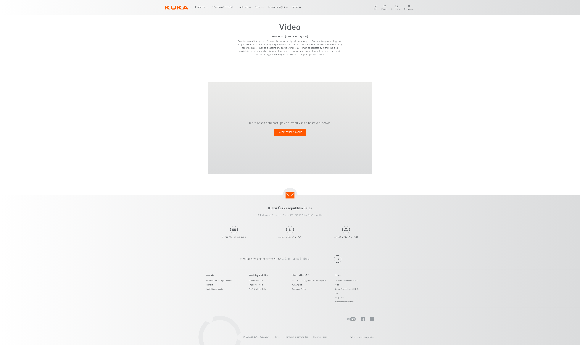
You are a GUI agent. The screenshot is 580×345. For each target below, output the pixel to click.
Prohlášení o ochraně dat (296, 337)
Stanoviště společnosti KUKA (347, 289)
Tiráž (277, 337)
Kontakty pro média (214, 289)
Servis (258, 7)
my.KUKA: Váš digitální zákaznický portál (309, 281)
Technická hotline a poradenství (219, 281)
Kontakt (209, 285)
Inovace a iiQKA (276, 7)
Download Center (299, 289)
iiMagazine (339, 298)
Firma (295, 7)
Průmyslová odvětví (222, 7)
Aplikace (243, 7)
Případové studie (256, 285)
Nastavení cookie (321, 337)
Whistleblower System (344, 302)
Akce (337, 285)
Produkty (200, 7)
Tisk (336, 293)
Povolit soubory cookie (290, 132)
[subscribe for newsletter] (337, 259)
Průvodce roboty (256, 281)
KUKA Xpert (297, 285)
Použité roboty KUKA (257, 289)
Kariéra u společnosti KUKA (346, 281)
